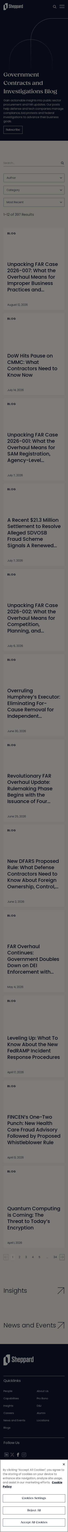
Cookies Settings (34, 1498)
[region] (34, 1495)
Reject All (34, 1510)
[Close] (64, 1464)
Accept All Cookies (34, 1522)
